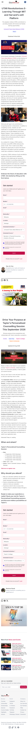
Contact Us (23, 710)
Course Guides (5, 710)
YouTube (12, 710)
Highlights (3, 712)
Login (20, 258)
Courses (3, 701)
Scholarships (4, 705)
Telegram (12, 712)
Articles (3, 714)
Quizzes (3, 707)
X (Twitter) (12, 705)
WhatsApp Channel (14, 714)
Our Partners (23, 705)
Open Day (11, 338)
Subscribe (23, 687)
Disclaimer (23, 714)
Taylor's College (20, 338)
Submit (14, 253)
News (14, 31)
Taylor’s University (10, 367)
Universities (4, 703)
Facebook (12, 707)
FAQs (21, 707)
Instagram (12, 701)
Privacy (22, 712)
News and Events (15, 640)
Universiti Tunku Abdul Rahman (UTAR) (14, 29)
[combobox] (4, 204)
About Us (22, 701)
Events (5, 338)
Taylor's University (14, 341)
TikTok (11, 703)
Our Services (23, 703)
